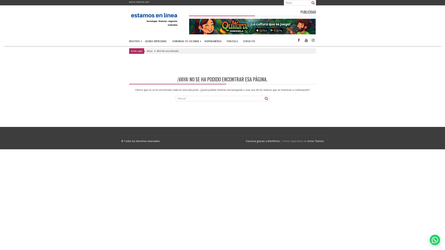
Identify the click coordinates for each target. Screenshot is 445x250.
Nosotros (134, 41)
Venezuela (232, 41)
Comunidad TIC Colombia (185, 41)
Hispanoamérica (213, 41)
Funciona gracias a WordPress (263, 141)
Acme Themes (316, 141)
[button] (435, 240)
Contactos (249, 41)
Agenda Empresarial (156, 41)
